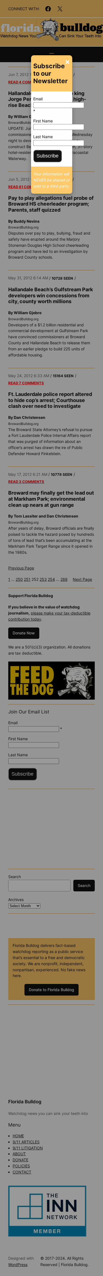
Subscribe (48, 156)
